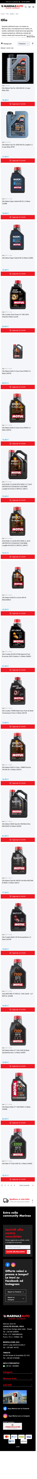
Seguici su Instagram (16, 1298)
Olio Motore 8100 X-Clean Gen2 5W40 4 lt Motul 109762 (16, 372)
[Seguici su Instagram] (5, 1416)
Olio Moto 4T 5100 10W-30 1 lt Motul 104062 (17, 1163)
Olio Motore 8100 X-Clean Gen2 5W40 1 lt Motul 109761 (16, 429)
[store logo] (12, 7)
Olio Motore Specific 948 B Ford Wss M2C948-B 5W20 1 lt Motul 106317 (17, 882)
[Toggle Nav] (33, 7)
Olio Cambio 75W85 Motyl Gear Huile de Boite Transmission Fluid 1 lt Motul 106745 (17, 712)
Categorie (8, 1372)
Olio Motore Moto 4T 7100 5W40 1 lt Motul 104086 (16, 1108)
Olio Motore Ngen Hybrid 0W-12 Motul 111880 (17, 258)
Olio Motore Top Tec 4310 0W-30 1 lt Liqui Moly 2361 (16, 89)
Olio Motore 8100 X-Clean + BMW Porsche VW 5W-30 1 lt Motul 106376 (16, 768)
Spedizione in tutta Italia (19, 1199)
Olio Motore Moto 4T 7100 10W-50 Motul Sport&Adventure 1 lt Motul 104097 (15, 1051)
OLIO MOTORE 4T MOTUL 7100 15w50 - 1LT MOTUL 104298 (17, 995)
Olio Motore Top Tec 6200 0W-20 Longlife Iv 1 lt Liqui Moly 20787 (17, 146)
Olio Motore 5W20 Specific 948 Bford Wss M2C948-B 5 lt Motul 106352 (16, 825)
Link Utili (7, 1385)
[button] (6, 43)
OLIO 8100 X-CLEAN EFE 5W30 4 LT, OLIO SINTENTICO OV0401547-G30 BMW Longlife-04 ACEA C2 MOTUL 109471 (17, 487)
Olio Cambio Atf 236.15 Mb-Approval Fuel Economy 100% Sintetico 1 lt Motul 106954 (16, 655)
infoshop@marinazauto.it (18, 2)
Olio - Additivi (10, 14)
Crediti (18, 1446)
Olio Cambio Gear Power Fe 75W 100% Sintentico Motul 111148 (15, 316)
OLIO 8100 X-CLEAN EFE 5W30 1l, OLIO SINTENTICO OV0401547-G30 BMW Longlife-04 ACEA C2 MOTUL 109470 (16, 543)
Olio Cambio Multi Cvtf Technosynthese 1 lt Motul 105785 (16, 938)
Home (3, 14)
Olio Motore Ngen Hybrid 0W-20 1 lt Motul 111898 (16, 202)
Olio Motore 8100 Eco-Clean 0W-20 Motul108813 (14, 599)
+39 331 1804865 (12, 1366)
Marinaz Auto (10, 1379)
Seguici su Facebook (16, 1292)
